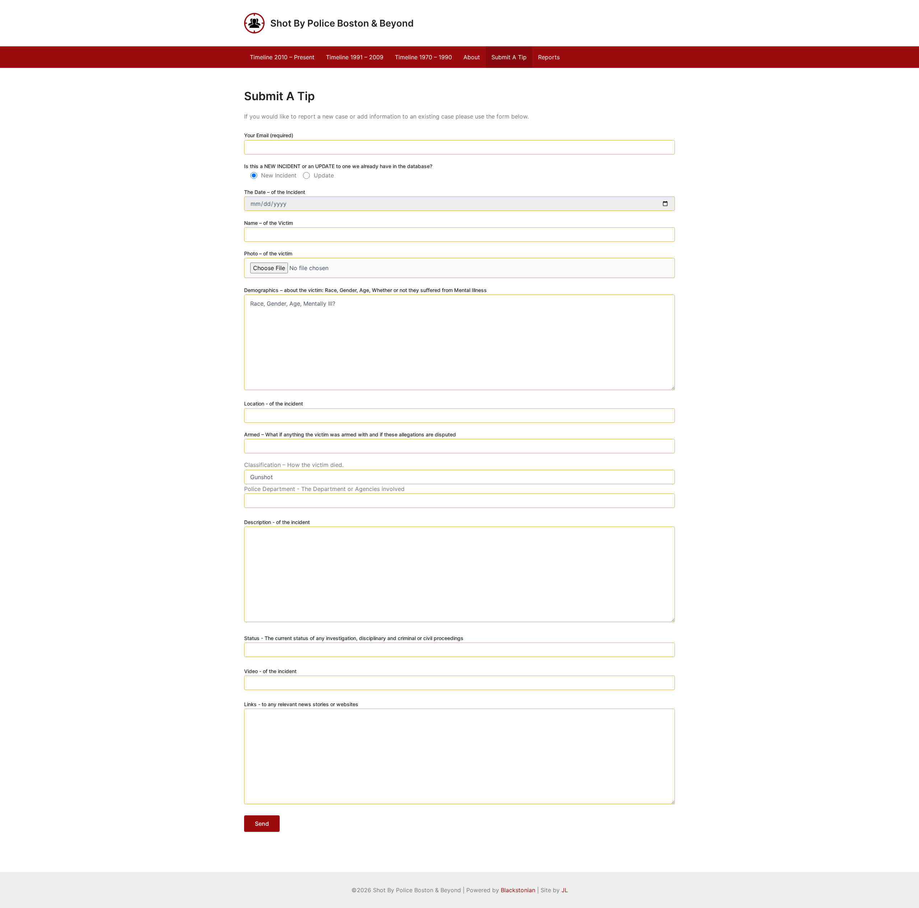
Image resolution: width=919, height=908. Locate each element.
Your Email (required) (268, 135)
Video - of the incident (270, 671)
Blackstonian (518, 890)
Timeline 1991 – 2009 (354, 57)
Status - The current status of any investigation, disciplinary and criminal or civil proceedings (353, 638)
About (471, 57)
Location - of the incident (273, 403)
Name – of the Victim (268, 223)
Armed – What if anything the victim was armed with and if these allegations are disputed (350, 434)
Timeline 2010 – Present (282, 57)
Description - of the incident (277, 522)
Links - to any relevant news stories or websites (301, 704)
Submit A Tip (509, 57)
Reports (549, 57)
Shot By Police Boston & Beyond (342, 23)
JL (564, 890)
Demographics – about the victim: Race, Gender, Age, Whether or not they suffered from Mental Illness (365, 290)
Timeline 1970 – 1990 (423, 57)
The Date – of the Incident (274, 192)
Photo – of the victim (268, 253)
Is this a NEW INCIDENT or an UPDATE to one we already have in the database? (338, 166)
